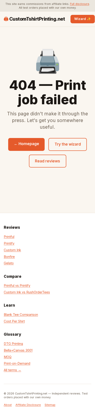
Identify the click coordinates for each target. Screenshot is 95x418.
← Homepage (26, 144)
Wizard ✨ (82, 19)
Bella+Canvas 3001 (18, 350)
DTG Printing (13, 344)
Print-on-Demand (17, 363)
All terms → (12, 370)
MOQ (7, 357)
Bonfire (9, 257)
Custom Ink (12, 250)
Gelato (9, 263)
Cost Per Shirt (14, 321)
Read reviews (47, 161)
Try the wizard (68, 144)
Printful (9, 237)
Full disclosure (79, 4)
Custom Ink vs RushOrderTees (27, 292)
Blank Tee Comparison (21, 315)
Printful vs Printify (17, 286)
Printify (9, 243)
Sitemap (50, 404)
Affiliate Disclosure (28, 404)
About (8, 404)
